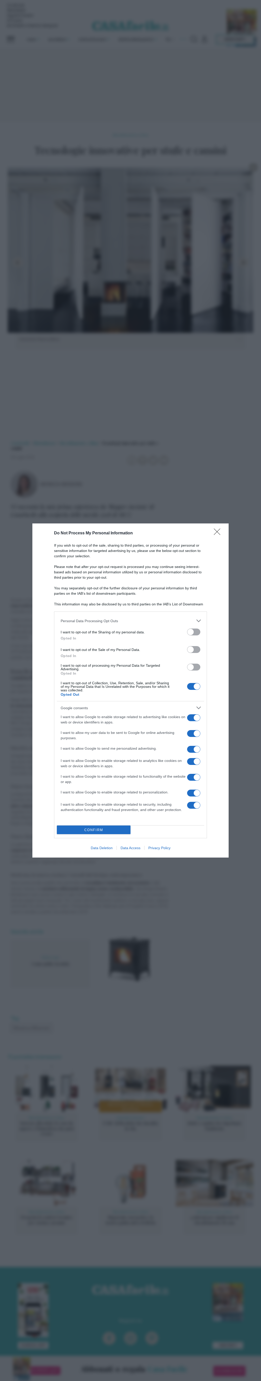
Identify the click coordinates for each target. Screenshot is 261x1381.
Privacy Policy (159, 848)
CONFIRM (93, 830)
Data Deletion (102, 848)
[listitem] (130, 620)
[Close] (219, 533)
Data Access (130, 848)
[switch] (193, 632)
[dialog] (130, 690)
